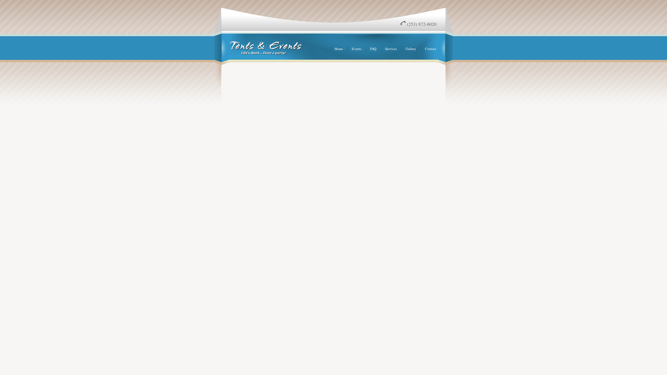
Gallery (411, 48)
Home (339, 48)
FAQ (373, 48)
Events (356, 48)
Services (391, 48)
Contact (430, 48)
